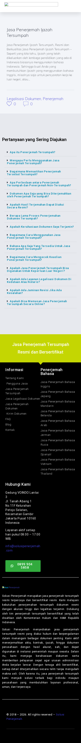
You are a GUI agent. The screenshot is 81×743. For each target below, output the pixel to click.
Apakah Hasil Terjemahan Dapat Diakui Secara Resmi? (35, 206)
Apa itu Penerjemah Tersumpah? (33, 152)
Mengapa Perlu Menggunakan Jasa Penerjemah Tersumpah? (33, 162)
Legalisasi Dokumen (24, 98)
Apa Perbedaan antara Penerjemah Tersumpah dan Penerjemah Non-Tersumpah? (39, 184)
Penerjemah (53, 98)
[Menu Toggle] (61, 6)
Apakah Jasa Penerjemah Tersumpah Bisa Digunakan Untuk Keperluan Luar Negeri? (38, 269)
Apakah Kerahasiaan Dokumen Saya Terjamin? (42, 226)
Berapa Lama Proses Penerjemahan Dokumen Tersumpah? (33, 217)
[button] (40, 152)
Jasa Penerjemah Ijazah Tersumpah (29, 32)
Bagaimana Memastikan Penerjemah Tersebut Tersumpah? (34, 173)
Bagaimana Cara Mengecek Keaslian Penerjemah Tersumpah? (34, 258)
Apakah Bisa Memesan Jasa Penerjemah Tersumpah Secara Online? (37, 303)
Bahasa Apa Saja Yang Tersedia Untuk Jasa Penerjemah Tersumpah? (38, 247)
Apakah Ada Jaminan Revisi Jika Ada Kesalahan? (34, 292)
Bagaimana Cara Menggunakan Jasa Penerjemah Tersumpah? (33, 236)
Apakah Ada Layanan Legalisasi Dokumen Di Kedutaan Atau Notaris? (39, 280)
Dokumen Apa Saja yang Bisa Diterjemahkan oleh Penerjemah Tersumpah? (39, 195)
